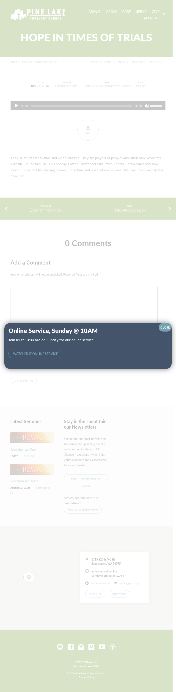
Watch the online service (35, 354)
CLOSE (165, 327)
